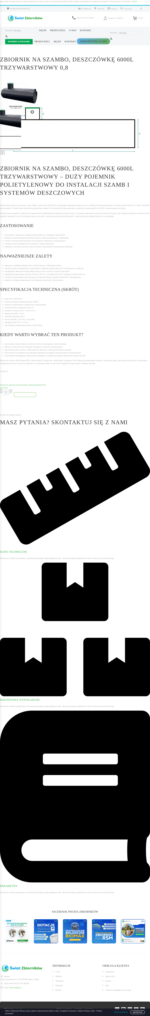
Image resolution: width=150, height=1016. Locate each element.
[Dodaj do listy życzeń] (2, 378)
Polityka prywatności (121, 1012)
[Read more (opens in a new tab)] (86, 8)
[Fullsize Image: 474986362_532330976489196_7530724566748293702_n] (75, 931)
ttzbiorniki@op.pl (15, 988)
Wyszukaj (8, 30)
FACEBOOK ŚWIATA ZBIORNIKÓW (75, 911)
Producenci (57, 30)
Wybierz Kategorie (19, 42)
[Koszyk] (135, 17)
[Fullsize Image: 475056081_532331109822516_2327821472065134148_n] (104, 931)
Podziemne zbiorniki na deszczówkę (13, 385)
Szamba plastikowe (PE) (37, 385)
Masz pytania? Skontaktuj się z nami (64, 422)
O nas (72, 30)
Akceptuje (137, 1012)
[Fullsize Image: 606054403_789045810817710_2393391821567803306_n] (17, 931)
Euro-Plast (4, 388)
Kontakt (85, 30)
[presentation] (1, 152)
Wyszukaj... (114, 33)
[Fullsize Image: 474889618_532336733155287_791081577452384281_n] (133, 931)
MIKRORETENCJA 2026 (93, 41)
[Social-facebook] (141, 9)
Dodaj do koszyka (25, 394)
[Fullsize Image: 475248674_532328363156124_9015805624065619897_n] (46, 931)
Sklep (42, 30)
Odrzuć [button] (134, 1)
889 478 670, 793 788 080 (19, 983)
